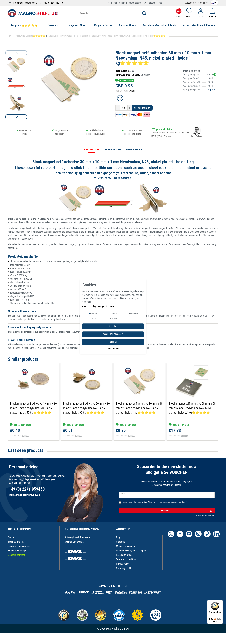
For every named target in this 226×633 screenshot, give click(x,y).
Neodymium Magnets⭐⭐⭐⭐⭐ (30, 36)
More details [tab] (134, 149)
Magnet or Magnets (125, 546)
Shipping (133, 91)
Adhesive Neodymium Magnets (61, 36)
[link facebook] (180, 534)
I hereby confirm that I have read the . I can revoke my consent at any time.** (154, 502)
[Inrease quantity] (130, 108)
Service (201, 3)
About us (189, 3)
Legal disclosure (106, 306)
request (211, 89)
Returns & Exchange (74, 541)
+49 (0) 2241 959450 (53, 2)
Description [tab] (91, 149)
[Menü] (221, 602)
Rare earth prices (124, 554)
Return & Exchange (17, 550)
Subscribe (165, 510)
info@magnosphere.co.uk (25, 2)
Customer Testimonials (19, 546)
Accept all (113, 326)
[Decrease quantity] (118, 108)
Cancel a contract (16, 554)
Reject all (113, 341)
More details (113, 348)
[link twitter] (171, 534)
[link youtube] (189, 534)
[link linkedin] (216, 534)
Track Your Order (16, 541)
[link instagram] (198, 534)
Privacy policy (90, 306)
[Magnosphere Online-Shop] (33, 13)
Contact (12, 537)
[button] (16, 116)
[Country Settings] (213, 2)
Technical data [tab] (112, 149)
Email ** (124, 493)
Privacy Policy (122, 563)
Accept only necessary (113, 333)
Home (10, 36)
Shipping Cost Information (77, 537)
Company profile (124, 568)
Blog (118, 537)
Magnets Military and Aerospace (131, 550)
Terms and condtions (126, 559)
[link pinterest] (207, 534)
